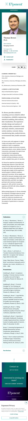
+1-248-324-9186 (13, 51)
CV (9, 59)
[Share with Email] (21, 67)
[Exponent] (16, 4)
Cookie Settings (14, 414)
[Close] (26, 402)
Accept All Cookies (14, 418)
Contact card (9, 57)
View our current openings (14, 383)
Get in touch (14, 370)
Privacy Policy (21, 411)
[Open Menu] (6, 4)
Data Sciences (7, 43)
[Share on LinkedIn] (18, 67)
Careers (14, 399)
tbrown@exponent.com (10, 52)
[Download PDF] (24, 67)
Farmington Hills (8, 49)
